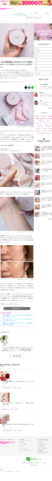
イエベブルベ (48, 126)
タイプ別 (48, 133)
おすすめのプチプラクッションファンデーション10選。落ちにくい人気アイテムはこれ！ (17, 320)
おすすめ (43, 116)
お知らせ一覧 (40, 442)
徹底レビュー (5, 409)
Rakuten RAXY (6, 9)
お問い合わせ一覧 (10, 471)
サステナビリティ (18, 471)
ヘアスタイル (40, 126)
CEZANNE (16, 409)
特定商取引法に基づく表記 (42, 452)
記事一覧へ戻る (17, 356)
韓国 (12, 81)
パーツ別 (44, 128)
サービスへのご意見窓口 (42, 448)
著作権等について (38, 462)
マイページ (21, 446)
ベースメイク (6, 80)
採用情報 (44, 462)
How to (37, 116)
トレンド (45, 123)
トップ (6, 13)
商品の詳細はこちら (17, 308)
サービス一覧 (2, 471)
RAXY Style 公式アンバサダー (5, 81)
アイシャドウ (38, 123)
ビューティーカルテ (23, 448)
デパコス (44, 130)
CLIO (21, 81)
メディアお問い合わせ (41, 444)
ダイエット (38, 130)
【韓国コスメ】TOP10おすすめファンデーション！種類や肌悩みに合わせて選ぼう (17, 323)
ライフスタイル (41, 133)
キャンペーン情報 (34, 13)
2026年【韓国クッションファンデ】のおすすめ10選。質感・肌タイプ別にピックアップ (17, 316)
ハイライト (11, 409)
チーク (15, 430)
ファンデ (17, 81)
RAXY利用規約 (40, 450)
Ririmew (19, 430)
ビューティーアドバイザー (24, 450)
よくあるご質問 (40, 446)
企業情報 (23, 462)
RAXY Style (20, 13)
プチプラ (38, 128)
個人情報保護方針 (30, 462)
